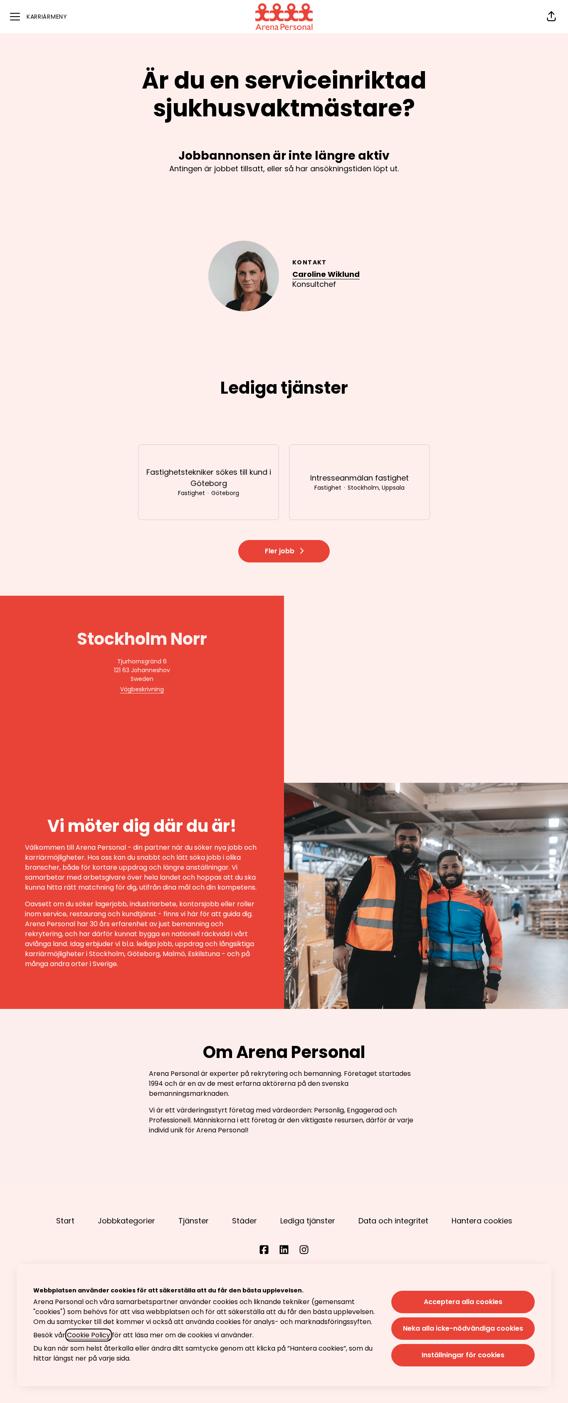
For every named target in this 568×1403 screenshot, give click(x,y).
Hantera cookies (482, 1221)
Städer (244, 1221)
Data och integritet (393, 1221)
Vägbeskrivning (142, 689)
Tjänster (193, 1221)
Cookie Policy (88, 1335)
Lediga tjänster (307, 1221)
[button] (551, 16)
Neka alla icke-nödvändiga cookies (463, 1328)
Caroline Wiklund (326, 274)
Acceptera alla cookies (463, 1302)
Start (65, 1221)
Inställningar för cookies (463, 1355)
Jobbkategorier (126, 1221)
